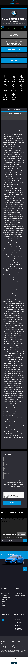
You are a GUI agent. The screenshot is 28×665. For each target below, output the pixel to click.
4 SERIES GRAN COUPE (20, 547)
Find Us (16, 578)
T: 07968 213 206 (18, 593)
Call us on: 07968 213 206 (9, 555)
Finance (16, 574)
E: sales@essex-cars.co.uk (19, 595)
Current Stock (19, 572)
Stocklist (7, 547)
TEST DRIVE (14, 60)
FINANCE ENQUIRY (14, 55)
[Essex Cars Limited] (14, 2)
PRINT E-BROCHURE (14, 49)
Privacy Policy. (18, 641)
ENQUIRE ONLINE (14, 66)
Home (2, 547)
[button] (25, 569)
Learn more (22, 661)
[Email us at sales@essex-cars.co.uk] (3, 620)
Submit (12, 502)
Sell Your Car (18, 576)
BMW (13, 547)
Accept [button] (14, 663)
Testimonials (6, 578)
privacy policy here (14, 488)
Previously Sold (7, 574)
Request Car (6, 576)
